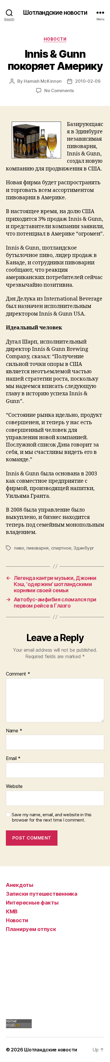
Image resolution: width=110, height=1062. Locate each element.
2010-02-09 (87, 81)
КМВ (12, 911)
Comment (18, 674)
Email (13, 758)
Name (14, 731)
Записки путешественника (41, 894)
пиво (19, 548)
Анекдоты (19, 885)
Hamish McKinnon (42, 81)
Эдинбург (83, 548)
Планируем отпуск (31, 929)
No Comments (59, 90)
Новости (55, 39)
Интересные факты (32, 903)
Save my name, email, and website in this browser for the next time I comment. (52, 817)
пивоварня (37, 548)
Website (14, 786)
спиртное (61, 548)
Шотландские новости (55, 12)
